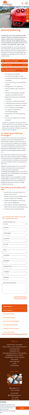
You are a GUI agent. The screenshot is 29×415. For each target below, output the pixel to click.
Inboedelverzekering (8, 314)
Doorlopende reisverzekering (11, 328)
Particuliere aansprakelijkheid (11, 321)
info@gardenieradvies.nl (15, 395)
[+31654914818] (27, 17)
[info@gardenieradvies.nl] (27, 20)
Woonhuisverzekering (9, 317)
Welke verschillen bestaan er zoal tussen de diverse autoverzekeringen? (14, 69)
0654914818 (15, 393)
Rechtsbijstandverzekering (10, 325)
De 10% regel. (15, 65)
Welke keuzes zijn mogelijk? (15, 61)
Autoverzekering (7, 310)
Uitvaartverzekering (8, 332)
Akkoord (22, 408)
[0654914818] (22, 3)
